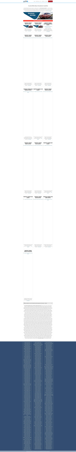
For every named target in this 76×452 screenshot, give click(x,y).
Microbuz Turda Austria (48, 425)
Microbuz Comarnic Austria (27, 430)
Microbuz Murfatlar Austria (38, 410)
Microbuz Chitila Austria (27, 424)
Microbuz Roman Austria (49, 355)
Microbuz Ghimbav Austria (38, 365)
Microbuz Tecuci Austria (48, 415)
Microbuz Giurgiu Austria (38, 366)
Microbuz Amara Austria (27, 349)
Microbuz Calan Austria (27, 407)
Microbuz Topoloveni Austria (49, 422)
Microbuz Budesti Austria (27, 398)
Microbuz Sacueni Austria (49, 361)
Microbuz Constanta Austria (27, 431)
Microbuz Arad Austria (27, 352)
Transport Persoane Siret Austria (48, 143)
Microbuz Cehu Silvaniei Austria (27, 421)
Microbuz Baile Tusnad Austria (27, 367)
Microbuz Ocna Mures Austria (38, 421)
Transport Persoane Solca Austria (28, 197)
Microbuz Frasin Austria (38, 357)
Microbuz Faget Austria (38, 348)
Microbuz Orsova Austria (38, 431)
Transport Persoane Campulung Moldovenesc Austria (48, 23)
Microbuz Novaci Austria (38, 419)
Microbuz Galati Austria (38, 360)
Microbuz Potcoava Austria (49, 344)
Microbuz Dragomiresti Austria (38, 343)
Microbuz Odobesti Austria (38, 424)
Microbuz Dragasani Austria (38, 342)
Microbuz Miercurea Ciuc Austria (38, 399)
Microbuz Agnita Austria (27, 344)
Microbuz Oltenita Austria (38, 426)
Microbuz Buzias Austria (27, 404)
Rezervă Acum (38, 1)
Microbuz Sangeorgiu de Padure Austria (48, 366)
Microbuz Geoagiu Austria (38, 362)
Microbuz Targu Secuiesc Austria (48, 410)
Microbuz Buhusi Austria (27, 400)
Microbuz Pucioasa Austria (49, 346)
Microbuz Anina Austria (27, 350)
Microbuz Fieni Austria (37, 352)
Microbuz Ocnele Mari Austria (38, 423)
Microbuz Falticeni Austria (38, 349)
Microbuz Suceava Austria (49, 398)
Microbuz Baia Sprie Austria (27, 362)
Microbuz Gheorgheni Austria (38, 363)
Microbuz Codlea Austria (27, 428)
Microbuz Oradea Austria (38, 428)
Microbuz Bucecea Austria (27, 396)
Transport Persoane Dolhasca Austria (28, 36)
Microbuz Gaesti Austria (38, 359)
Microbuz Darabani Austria (27, 442)
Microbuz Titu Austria (48, 420)
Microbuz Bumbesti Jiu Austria (27, 401)
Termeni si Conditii (48, 451)
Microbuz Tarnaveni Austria (49, 411)
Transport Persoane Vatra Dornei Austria (48, 197)
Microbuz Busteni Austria (27, 402)
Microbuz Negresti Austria (38, 415)
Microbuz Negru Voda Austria (38, 417)
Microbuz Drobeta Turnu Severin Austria (38, 344)
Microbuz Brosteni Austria (27, 395)
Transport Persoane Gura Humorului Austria (28, 89)
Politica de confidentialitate (40, 451)
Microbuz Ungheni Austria (49, 428)
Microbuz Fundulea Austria (38, 358)
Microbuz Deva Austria (27, 446)
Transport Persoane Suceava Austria (38, 197)
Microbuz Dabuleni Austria (27, 441)
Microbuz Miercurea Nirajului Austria (38, 400)
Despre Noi (43, 1)
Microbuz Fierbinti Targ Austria (38, 353)
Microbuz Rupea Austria (48, 359)
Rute (40, 1)
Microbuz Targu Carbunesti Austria (49, 403)
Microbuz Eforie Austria (38, 346)
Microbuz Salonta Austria (49, 365)
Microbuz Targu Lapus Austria (48, 406)
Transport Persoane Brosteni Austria (28, 23)
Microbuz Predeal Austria (49, 345)
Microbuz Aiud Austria (27, 345)
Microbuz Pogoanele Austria (49, 342)
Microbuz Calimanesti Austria (27, 409)
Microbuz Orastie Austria (38, 429)
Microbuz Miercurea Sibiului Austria (38, 401)
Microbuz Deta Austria (27, 445)
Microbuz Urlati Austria (48, 430)
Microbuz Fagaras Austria (38, 347)
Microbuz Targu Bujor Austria (48, 402)
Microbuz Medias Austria (38, 398)
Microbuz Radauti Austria (49, 348)
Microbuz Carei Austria (27, 418)
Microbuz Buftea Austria (27, 399)
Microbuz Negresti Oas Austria (38, 416)
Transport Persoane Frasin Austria (48, 36)
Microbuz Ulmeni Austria (49, 427)
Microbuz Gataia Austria (38, 361)
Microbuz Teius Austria (48, 416)
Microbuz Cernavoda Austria (27, 422)
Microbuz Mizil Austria (37, 405)
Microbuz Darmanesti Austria (27, 443)
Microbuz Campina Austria (27, 412)
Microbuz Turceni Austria (49, 424)
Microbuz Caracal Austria (27, 416)
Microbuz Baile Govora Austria (27, 364)
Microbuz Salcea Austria (48, 362)
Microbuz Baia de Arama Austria (27, 359)
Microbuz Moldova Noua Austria (38, 407)
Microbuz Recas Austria (48, 352)
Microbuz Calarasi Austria (27, 408)
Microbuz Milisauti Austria (38, 403)
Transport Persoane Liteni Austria (38, 89)
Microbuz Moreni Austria (38, 408)
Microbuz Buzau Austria (27, 403)
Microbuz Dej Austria (27, 444)
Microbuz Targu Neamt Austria (48, 408)
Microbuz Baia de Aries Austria (27, 360)
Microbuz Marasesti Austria (38, 395)
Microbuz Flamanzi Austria (38, 355)
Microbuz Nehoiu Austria (38, 418)
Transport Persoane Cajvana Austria (38, 23)
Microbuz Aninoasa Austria (27, 351)
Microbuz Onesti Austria (38, 427)
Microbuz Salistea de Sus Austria (48, 364)
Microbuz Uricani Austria (49, 429)
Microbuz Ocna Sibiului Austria (38, 422)
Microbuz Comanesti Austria (27, 429)
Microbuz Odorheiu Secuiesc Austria (38, 425)
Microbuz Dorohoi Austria (27, 448)
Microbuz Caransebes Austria (27, 417)
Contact (46, 1)
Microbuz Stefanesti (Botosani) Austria (48, 395)
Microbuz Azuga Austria (27, 355)
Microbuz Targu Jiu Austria (49, 405)
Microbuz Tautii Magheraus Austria (49, 413)
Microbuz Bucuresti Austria (27, 397)
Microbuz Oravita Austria (38, 430)
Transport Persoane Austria (30, 451)
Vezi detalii (48, 31)
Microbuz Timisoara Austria (49, 418)
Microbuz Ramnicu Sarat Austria (48, 349)
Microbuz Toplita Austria (49, 421)
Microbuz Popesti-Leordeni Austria (49, 343)
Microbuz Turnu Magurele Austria (48, 426)
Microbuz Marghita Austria (38, 396)
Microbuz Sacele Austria (48, 360)
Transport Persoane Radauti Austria (28, 143)
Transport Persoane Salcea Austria (38, 143)
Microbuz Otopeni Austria (38, 433)
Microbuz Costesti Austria (27, 434)
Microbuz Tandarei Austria (49, 400)
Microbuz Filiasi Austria (38, 354)
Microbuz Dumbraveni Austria (38, 345)
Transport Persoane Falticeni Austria (38, 36)
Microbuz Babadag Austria (27, 356)
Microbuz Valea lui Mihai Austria (48, 432)
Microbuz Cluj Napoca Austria (27, 427)
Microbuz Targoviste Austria (49, 401)
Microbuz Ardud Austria (27, 353)
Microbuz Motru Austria (38, 409)
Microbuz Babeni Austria (27, 357)
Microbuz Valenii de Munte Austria (49, 433)
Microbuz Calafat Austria (27, 406)
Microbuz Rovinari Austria (49, 357)
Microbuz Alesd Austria (27, 347)
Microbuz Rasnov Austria (49, 351)
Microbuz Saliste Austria (48, 363)
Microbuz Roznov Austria (49, 358)
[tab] (38, 303)
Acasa (34, 1)
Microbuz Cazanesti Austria (27, 420)
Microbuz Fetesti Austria (38, 351)
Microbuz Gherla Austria (38, 364)
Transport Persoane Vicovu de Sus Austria (28, 251)
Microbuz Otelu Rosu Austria (38, 432)
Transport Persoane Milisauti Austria (48, 89)
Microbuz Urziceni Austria (49, 431)
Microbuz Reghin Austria (48, 353)
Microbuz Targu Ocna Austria (48, 409)
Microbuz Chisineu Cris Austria (27, 423)
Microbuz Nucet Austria (38, 420)
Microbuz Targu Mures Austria (48, 407)
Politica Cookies (44, 451)
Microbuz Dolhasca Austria (27, 447)
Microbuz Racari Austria (48, 347)
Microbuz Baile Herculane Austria (27, 365)
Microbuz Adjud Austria (27, 343)
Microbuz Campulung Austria (27, 413)
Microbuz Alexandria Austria (27, 348)
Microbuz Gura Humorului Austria (38, 367)
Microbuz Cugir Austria (27, 438)
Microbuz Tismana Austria (49, 419)
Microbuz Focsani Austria (38, 356)
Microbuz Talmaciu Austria (49, 399)
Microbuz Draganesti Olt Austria (27, 449)
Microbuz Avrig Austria (27, 354)
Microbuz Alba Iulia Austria (27, 346)
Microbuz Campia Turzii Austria (27, 411)
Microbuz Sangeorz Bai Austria (48, 367)
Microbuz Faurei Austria (38, 350)
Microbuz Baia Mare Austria (27, 361)
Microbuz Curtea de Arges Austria (27, 439)
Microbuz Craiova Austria (27, 436)
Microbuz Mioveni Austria (38, 404)
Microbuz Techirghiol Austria (49, 414)
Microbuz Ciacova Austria (27, 425)
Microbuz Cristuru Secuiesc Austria (27, 437)
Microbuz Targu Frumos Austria (48, 404)
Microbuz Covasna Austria (27, 435)
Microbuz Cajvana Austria (27, 405)
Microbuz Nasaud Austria (38, 413)
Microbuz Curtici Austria (27, 440)
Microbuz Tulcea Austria (48, 423)
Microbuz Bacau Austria (27, 358)
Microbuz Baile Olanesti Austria (27, 366)
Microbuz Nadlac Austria (38, 412)
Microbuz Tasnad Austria (49, 412)
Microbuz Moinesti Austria (38, 406)
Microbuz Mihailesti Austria (38, 402)
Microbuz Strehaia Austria (49, 397)
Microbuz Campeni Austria (27, 410)
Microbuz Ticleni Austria (48, 417)
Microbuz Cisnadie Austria (27, 426)
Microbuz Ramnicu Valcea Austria (48, 350)
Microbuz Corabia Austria (27, 433)
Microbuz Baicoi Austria (27, 363)
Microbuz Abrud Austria (27, 342)
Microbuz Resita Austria (48, 354)
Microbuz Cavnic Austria (27, 419)
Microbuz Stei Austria (48, 396)
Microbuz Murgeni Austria (38, 411)
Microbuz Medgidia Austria (38, 397)
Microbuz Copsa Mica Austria (27, 432)
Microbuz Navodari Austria (38, 414)
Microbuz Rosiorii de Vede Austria (49, 356)
